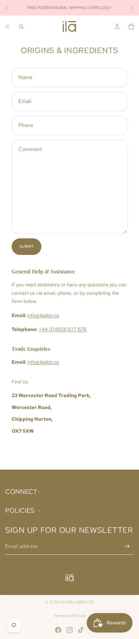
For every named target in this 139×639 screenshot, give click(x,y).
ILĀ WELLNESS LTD (76, 602)
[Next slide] (132, 8)
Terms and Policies (70, 615)
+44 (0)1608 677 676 (63, 329)
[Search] (21, 26)
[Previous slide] (7, 8)
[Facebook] (58, 630)
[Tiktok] (81, 630)
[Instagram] (69, 630)
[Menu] (7, 26)
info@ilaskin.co (43, 315)
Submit (26, 246)
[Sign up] (127, 546)
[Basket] (131, 26)
